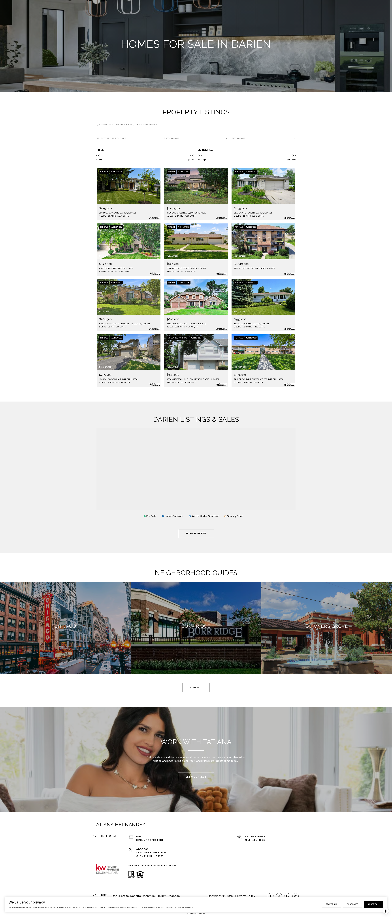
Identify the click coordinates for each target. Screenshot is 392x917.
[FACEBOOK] (271, 896)
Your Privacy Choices (196, 913)
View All (196, 687)
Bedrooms (238, 138)
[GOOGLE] (287, 896)
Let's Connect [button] (196, 777)
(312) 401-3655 (255, 840)
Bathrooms (171, 138)
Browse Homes (196, 533)
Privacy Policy (245, 896)
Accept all (374, 904)
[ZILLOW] (295, 896)
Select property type (111, 138)
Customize (352, 904)
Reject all (331, 904)
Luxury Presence (168, 896)
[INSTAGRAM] (279, 896)
